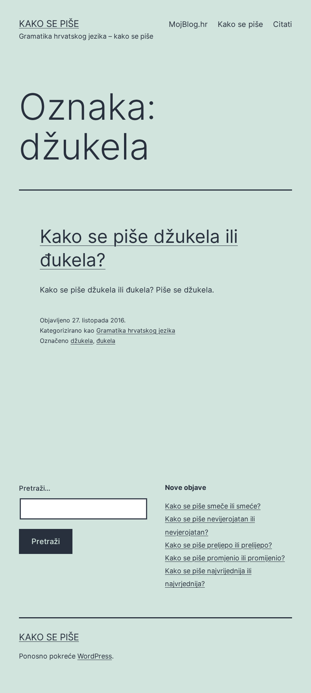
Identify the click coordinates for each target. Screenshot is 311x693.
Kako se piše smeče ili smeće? (213, 506)
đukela (105, 340)
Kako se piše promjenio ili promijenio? (225, 558)
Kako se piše (49, 23)
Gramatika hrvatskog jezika (135, 330)
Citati (282, 24)
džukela (82, 340)
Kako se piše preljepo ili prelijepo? (218, 545)
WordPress (94, 656)
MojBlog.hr (188, 24)
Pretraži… (34, 488)
